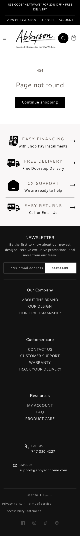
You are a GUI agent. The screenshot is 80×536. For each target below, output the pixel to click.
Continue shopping (40, 102)
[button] (73, 38)
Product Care (40, 418)
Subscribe (60, 268)
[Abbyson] (36, 38)
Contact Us (40, 349)
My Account (40, 405)
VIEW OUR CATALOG (21, 20)
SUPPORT (47, 20)
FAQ (40, 411)
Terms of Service (39, 504)
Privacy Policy (12, 504)
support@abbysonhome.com (43, 470)
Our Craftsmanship (40, 312)
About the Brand (40, 299)
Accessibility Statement (24, 511)
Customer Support (40, 355)
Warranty (40, 362)
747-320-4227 (43, 451)
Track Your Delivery (40, 369)
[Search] (63, 38)
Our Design (40, 306)
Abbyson (46, 495)
